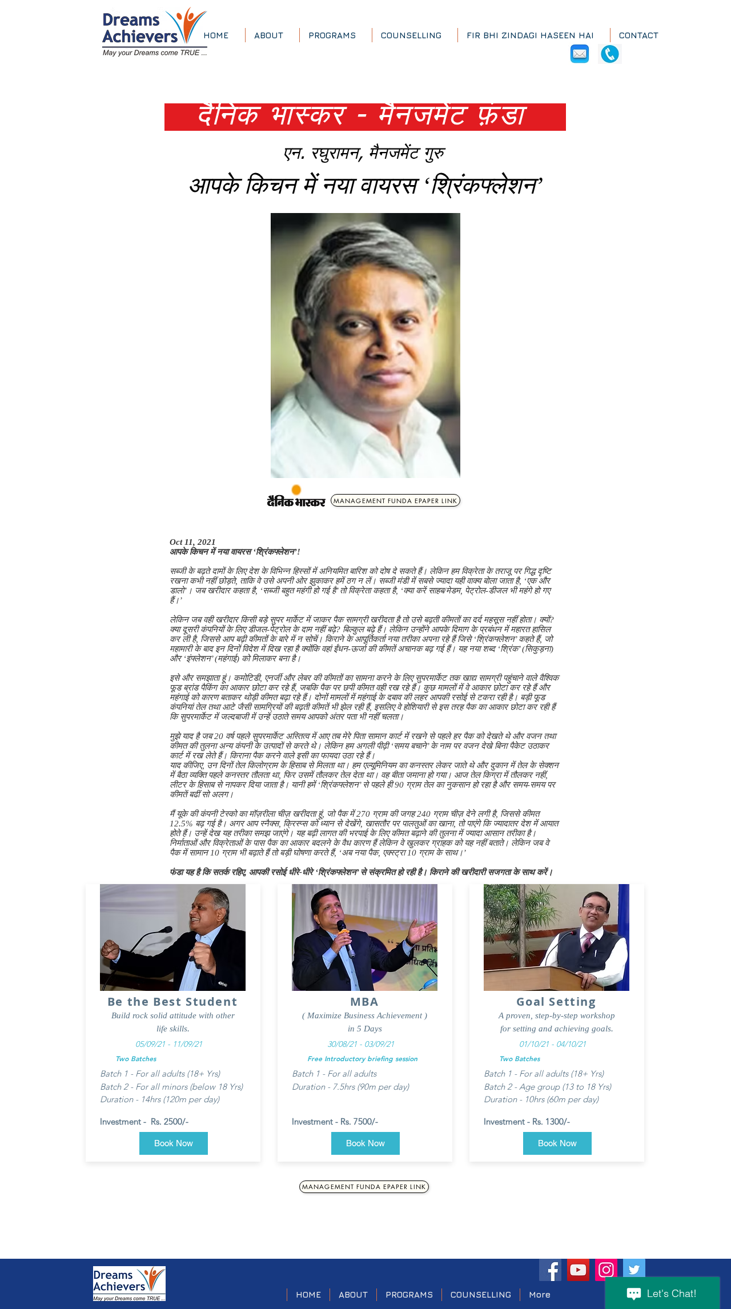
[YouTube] (578, 1270)
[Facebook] (550, 1270)
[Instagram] (606, 1270)
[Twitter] (634, 1270)
